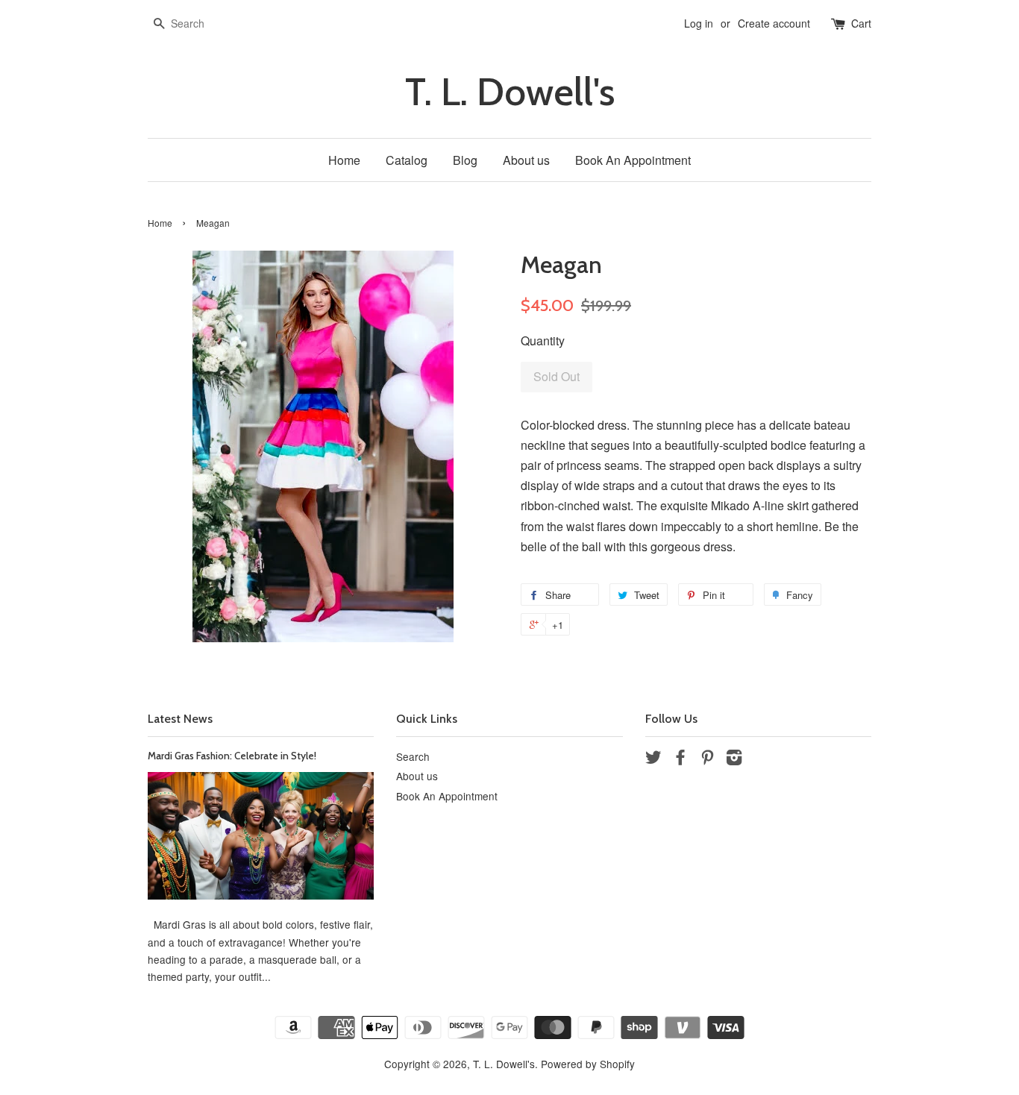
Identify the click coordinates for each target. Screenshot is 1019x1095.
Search (413, 756)
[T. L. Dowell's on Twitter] (653, 759)
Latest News (180, 719)
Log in (698, 23)
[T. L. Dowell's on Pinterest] (707, 759)
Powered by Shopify (588, 1063)
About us (526, 160)
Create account (774, 23)
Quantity (543, 340)
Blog (465, 160)
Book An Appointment (633, 160)
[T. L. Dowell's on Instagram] (734, 759)
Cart (861, 23)
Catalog (406, 160)
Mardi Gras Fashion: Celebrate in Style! (232, 756)
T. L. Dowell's (510, 92)
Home (344, 160)
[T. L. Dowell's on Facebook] (680, 759)
